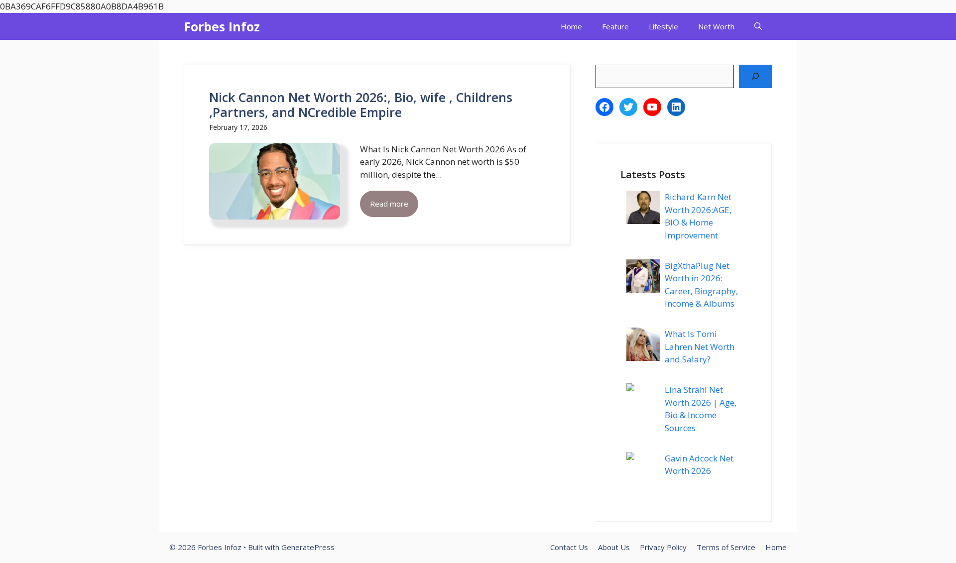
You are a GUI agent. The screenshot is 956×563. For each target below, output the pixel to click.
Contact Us (569, 547)
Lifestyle (663, 26)
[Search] (755, 77)
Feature (615, 26)
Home (571, 26)
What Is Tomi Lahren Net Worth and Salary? (699, 346)
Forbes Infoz (222, 26)
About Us (614, 547)
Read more (389, 204)
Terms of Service (726, 547)
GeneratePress (308, 547)
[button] (758, 26)
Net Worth (716, 26)
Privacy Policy (663, 547)
